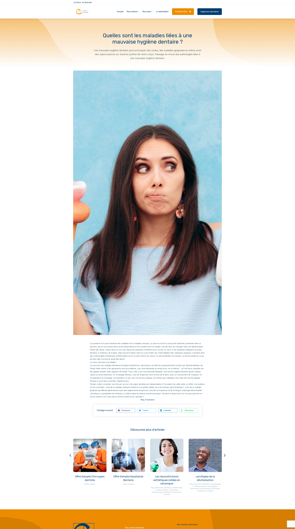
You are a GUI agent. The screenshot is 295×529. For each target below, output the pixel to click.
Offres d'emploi (89, 484)
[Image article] (90, 455)
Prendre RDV (181, 11)
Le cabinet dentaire (162, 490)
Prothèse (167, 494)
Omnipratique (212, 486)
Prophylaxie (149, 400)
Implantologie (177, 488)
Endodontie (159, 488)
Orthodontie (174, 490)
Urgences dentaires (209, 11)
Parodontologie (157, 492)
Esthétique (168, 488)
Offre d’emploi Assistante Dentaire (128, 478)
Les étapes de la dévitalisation (205, 478)
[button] (125, 410)
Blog (142, 400)
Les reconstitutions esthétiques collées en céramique (166, 480)
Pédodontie (168, 492)
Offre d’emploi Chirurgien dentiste (90, 478)
